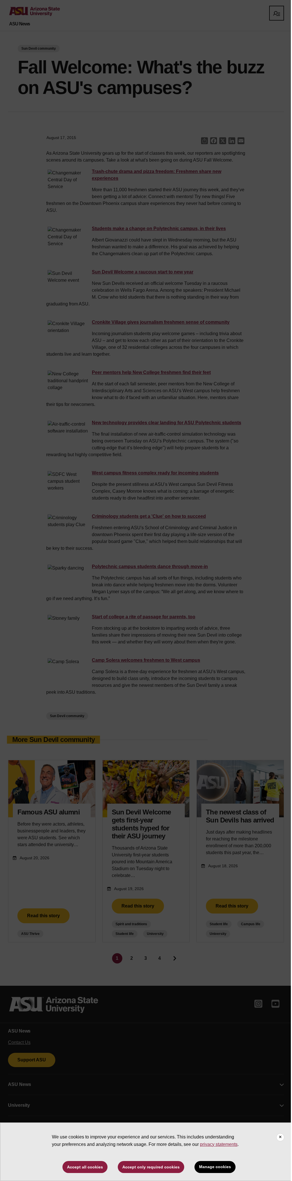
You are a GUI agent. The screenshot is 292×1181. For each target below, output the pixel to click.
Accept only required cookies (151, 1167)
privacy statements (219, 1144)
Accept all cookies (85, 1167)
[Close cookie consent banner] (280, 1137)
